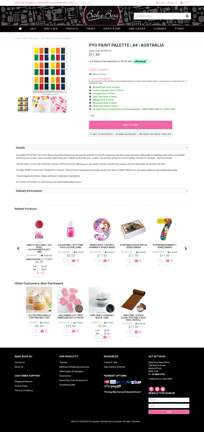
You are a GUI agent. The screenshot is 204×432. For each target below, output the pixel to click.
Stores (179, 28)
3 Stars (39, 277)
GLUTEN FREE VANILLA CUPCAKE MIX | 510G (39, 316)
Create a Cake (112, 28)
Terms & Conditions (24, 390)
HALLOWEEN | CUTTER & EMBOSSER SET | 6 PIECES (71, 316)
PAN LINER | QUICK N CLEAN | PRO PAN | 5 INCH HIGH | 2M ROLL (133, 317)
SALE (33, 28)
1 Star (34, 277)
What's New (51, 28)
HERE (169, 379)
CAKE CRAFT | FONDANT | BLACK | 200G (102, 316)
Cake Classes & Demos (114, 367)
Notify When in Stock (42, 272)
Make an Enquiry (127, 134)
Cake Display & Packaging (71, 371)
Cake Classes (137, 28)
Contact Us (20, 362)
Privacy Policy (21, 386)
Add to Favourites (103, 134)
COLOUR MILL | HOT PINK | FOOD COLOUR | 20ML (71, 246)
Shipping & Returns (24, 381)
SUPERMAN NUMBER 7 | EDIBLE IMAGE (165, 246)
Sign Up (174, 3)
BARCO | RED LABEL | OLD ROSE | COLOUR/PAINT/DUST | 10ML (39, 248)
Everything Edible (30, 38)
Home (20, 28)
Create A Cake (110, 362)
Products (72, 28)
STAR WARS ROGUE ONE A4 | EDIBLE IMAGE (133, 246)
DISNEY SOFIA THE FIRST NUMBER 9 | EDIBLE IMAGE (102, 246)
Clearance (160, 28)
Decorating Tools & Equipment (73, 380)
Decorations (65, 376)
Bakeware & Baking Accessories (74, 367)
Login (162, 3)
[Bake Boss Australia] (102, 15)
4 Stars (42, 277)
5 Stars (44, 277)
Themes (90, 28)
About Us (19, 367)
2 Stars (36, 277)
